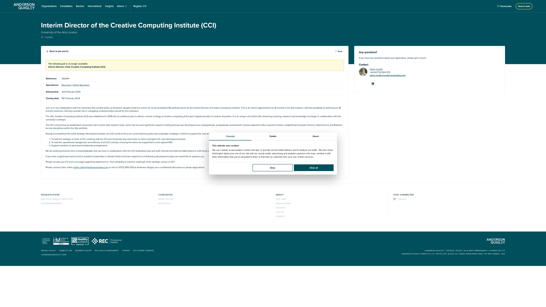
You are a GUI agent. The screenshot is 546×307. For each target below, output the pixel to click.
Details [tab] (273, 136)
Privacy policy (48, 251)
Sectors (280, 208)
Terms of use (65, 251)
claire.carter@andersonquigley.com (91, 167)
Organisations (50, 195)
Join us (280, 212)
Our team (281, 199)
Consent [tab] (230, 136)
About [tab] (316, 136)
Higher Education (81, 85)
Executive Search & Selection (57, 199)
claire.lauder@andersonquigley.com (388, 75)
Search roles (165, 199)
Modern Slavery (83, 251)
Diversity (281, 216)
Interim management (51, 203)
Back (59, 51)
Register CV (164, 203)
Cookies (126, 251)
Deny (272, 167)
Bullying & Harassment (107, 251)
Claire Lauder (376, 69)
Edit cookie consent (143, 251)
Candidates (165, 195)
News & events (283, 203)
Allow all (313, 167)
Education (67, 85)
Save (340, 51)
